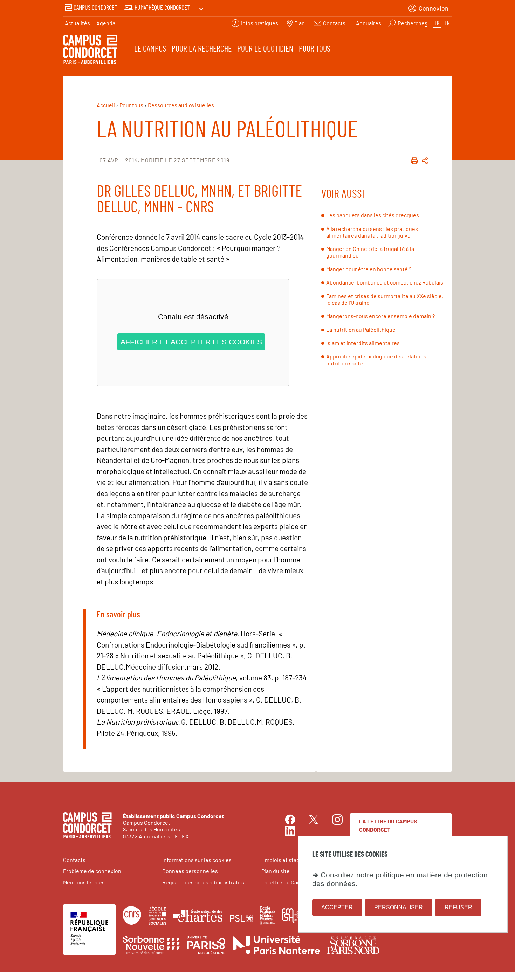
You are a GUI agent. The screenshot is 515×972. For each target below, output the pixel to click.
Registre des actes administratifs (203, 882)
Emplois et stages (283, 859)
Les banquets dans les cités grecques (372, 215)
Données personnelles (190, 871)
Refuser (458, 907)
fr (437, 23)
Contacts (74, 859)
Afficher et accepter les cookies (191, 342)
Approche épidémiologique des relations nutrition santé (376, 359)
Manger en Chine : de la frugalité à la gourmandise (370, 252)
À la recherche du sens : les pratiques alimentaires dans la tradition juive (372, 232)
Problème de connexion (92, 871)
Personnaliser (398, 907)
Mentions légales (84, 882)
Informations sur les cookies (197, 859)
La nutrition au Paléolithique (361, 329)
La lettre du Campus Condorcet (388, 825)
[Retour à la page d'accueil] (90, 50)
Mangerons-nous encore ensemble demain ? (380, 316)
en (447, 23)
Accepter (337, 907)
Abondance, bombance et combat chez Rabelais (384, 282)
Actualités (77, 23)
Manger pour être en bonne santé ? (368, 269)
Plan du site (275, 871)
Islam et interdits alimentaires (363, 343)
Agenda (105, 23)
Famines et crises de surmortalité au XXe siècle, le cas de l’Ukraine (384, 299)
